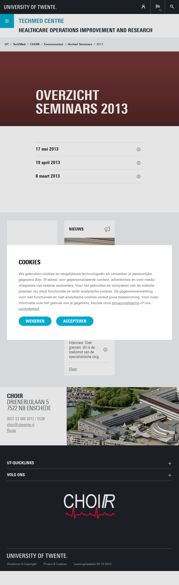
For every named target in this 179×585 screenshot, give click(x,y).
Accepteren (74, 321)
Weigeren (35, 321)
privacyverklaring (125, 303)
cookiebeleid (29, 309)
